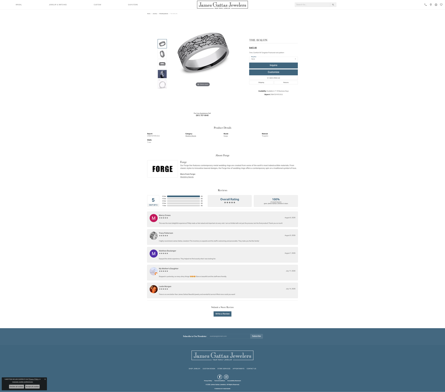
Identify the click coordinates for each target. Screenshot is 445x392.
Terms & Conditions (219, 380)
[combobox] (312, 4)
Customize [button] (273, 72)
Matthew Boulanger (167, 251)
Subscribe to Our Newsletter (194, 336)
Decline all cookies (16, 386)
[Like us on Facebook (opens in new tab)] (219, 377)
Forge (226, 136)
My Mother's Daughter (168, 268)
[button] (436, 4)
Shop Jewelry (194, 368)
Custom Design (209, 368)
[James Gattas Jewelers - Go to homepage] (222, 355)
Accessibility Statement (234, 380)
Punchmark (226, 388)
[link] (425, 4)
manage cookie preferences (22, 382)
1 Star (164, 205)
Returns (286, 82)
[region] (203, 64)
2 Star (164, 203)
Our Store (133, 5)
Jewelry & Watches (58, 5)
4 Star (164, 198)
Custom (97, 5)
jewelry (155, 13)
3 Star (164, 201)
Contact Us (251, 368)
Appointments (238, 368)
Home (148, 13)
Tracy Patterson (166, 233)
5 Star (164, 196)
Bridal (19, 5)
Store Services (224, 368)
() (202, 196)
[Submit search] (333, 4)
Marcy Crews (165, 215)
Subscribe (256, 336)
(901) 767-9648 (202, 116)
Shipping (261, 82)
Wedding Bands (163, 13)
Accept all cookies (32, 386)
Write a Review (222, 314)
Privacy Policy (208, 380)
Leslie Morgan (165, 286)
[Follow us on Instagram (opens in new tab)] (226, 377)
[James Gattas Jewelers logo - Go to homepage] (222, 4)
